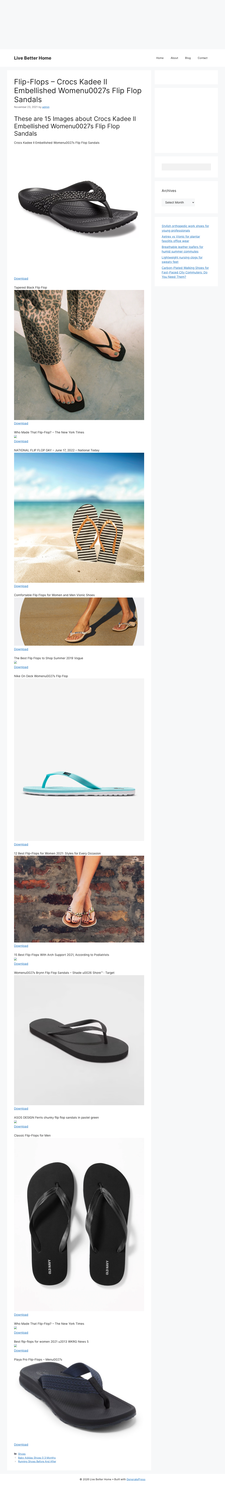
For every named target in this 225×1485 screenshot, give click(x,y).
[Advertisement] (105, 24)
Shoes (22, 1453)
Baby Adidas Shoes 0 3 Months (37, 1457)
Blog (188, 58)
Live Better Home (32, 58)
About (174, 58)
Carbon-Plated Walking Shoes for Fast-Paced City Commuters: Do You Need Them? (185, 272)
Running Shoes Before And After (37, 1461)
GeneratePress (136, 1479)
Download (21, 278)
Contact (202, 58)
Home (160, 58)
